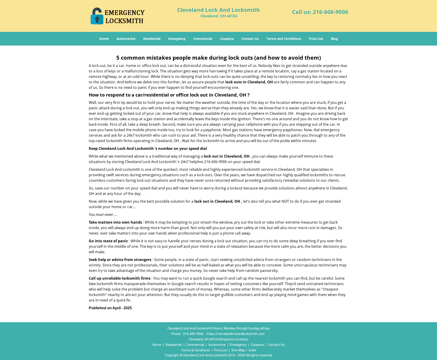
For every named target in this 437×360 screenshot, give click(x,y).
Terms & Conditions (195, 350)
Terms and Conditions (284, 38)
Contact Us (250, 38)
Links (252, 350)
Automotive (126, 38)
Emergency (176, 38)
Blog (334, 38)
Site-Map (238, 350)
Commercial (202, 38)
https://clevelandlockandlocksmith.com (235, 334)
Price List (316, 38)
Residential (151, 38)
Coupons (227, 38)
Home (104, 38)
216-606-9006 (330, 11)
